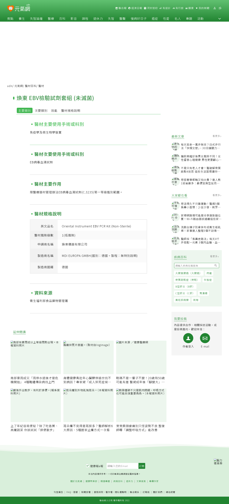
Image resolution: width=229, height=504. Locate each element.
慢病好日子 (139, 18)
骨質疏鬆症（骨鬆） (187, 279)
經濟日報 (136, 8)
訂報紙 (146, 492)
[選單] (220, 8)
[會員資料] (215, 8)
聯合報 (122, 8)
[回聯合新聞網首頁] (10, 8)
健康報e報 (96, 466)
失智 (111, 18)
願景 (191, 8)
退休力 (98, 18)
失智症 (208, 279)
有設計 (166, 8)
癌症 (155, 18)
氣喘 (195, 300)
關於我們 (157, 492)
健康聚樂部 (91, 481)
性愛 (166, 18)
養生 (22, 18)
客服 (75, 492)
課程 (85, 18)
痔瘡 (209, 273)
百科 (62, 18)
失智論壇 (36, 18)
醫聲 (122, 18)
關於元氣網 (76, 481)
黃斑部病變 (182, 300)
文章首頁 (141, 481)
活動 (200, 18)
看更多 (217, 136)
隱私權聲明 (121, 492)
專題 (189, 18)
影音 (74, 18)
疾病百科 (118, 481)
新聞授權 (86, 492)
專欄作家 (154, 481)
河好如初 (152, 8)
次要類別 (41, 110)
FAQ (69, 492)
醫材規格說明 (70, 110)
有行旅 (179, 8)
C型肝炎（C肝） (185, 293)
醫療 (51, 18)
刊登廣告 (58, 492)
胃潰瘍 (203, 293)
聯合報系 (134, 492)
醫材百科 (30, 86)
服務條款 (98, 492)
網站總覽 (170, 492)
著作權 (109, 492)
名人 (178, 18)
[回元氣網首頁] (22, 8)
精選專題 (105, 481)
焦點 (10, 18)
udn (9, 86)
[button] (219, 18)
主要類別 (24, 110)
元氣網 (18, 86)
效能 (54, 110)
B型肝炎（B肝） (185, 286)
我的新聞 (203, 8)
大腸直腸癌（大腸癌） (188, 273)
